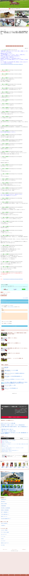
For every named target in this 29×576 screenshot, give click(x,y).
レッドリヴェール (5, 292)
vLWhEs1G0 (21, 235)
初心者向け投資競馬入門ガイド (6, 518)
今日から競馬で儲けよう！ (5, 514)
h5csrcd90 (19, 84)
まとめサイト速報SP (4, 530)
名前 (2, 308)
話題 (1, 292)
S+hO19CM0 (21, 221)
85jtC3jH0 (20, 134)
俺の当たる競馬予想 (4, 523)
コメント (3, 312)
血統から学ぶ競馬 (4, 503)
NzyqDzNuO (20, 143)
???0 (16, 49)
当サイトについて (5, 549)
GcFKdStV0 (20, 130)
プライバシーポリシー (11, 306)
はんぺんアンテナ (4, 534)
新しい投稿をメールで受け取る (7, 323)
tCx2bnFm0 (20, 111)
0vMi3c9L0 (20, 230)
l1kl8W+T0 (20, 271)
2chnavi (2, 538)
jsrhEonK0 (20, 266)
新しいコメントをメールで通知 (7, 321)
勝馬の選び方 (3, 501)
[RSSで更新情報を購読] (6, 295)
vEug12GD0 (20, 164)
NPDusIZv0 (20, 245)
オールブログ (3, 540)
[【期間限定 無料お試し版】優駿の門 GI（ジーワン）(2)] (3, 465)
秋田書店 (2, 467)
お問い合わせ (24, 549)
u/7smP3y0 (20, 107)
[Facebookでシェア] (11, 46)
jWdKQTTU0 (20, 103)
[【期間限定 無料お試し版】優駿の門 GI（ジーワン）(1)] (7, 465)
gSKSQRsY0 (21, 207)
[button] (21, 46)
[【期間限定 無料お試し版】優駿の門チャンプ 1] (11, 465)
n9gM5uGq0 (20, 139)
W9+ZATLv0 (20, 99)
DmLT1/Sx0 (21, 226)
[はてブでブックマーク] (14, 46)
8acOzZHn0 (20, 120)
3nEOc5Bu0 (21, 217)
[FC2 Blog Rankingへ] (23, 289)
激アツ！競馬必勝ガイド (5, 512)
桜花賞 (9, 292)
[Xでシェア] (7, 46)
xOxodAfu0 (20, 212)
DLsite (26, 461)
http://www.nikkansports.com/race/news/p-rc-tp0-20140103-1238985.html (12, 64)
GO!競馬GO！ (3, 525)
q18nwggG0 (20, 147)
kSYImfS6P (20, 261)
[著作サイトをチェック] (1, 295)
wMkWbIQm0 (21, 116)
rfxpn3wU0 (20, 156)
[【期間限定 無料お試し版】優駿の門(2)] (20, 465)
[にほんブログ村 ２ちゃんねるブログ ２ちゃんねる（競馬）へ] (15, 289)
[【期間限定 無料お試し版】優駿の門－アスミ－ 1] (24, 465)
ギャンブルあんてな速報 (5, 532)
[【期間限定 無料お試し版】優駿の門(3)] (16, 465)
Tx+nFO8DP (20, 151)
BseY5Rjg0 (20, 198)
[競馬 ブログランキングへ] (6, 289)
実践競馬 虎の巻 (3, 499)
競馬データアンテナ (4, 516)
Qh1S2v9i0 (20, 173)
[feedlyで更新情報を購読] (4, 295)
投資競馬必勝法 (3, 505)
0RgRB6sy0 (20, 125)
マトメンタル (3, 536)
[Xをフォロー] (2, 295)
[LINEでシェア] (18, 46)
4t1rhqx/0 (20, 168)
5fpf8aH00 (20, 182)
